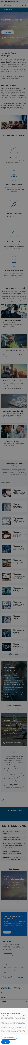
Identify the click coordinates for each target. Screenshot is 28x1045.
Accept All (5, 1042)
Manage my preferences (9, 1037)
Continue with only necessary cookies (10, 1009)
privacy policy (8, 1032)
